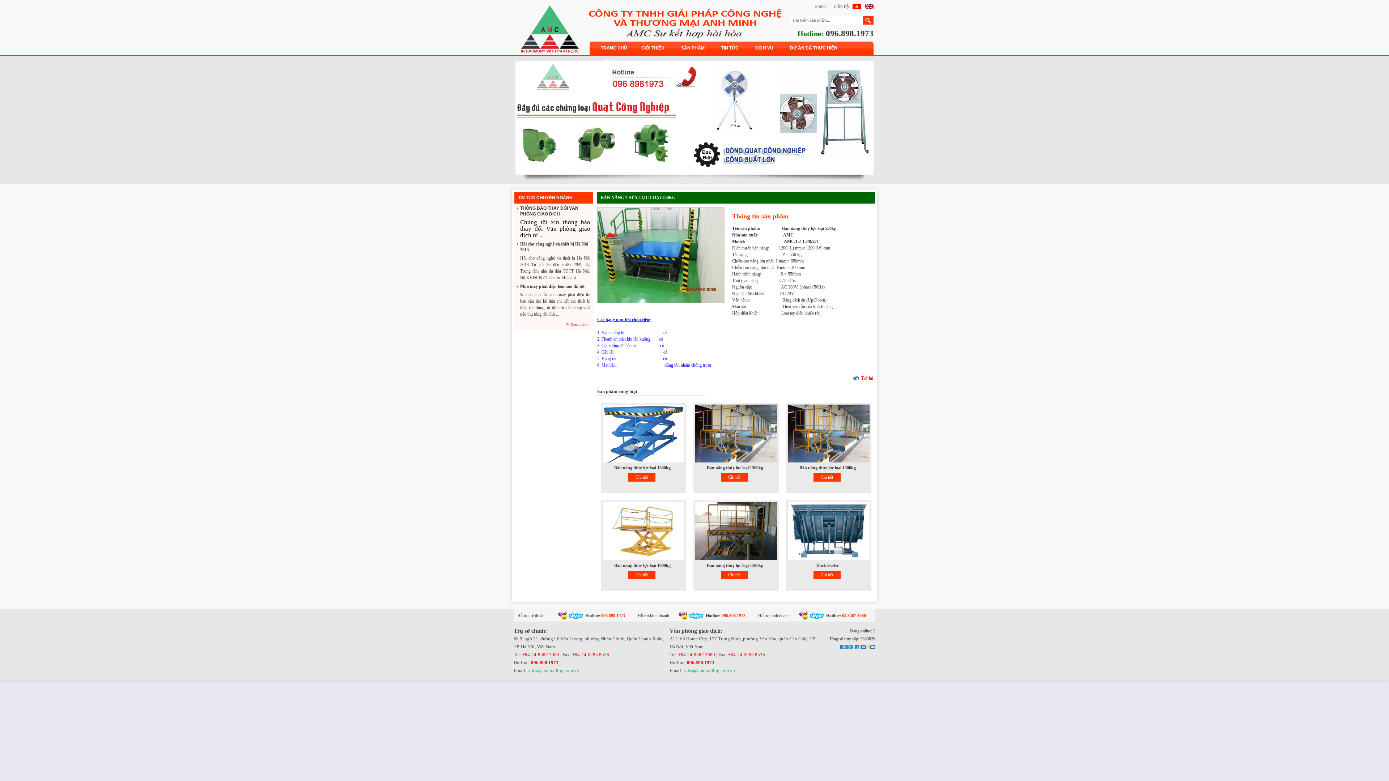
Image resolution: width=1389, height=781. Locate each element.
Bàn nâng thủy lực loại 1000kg (642, 565)
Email (820, 6)
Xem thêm (579, 324)
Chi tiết (642, 477)
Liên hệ (841, 6)
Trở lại (867, 378)
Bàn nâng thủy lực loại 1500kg (642, 467)
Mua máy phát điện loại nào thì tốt (552, 286)
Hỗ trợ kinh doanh (653, 615)
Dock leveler (827, 565)
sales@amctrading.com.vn (553, 670)
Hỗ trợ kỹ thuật (530, 615)
